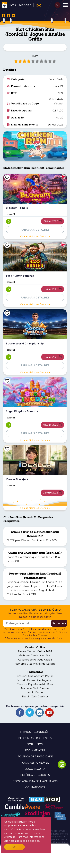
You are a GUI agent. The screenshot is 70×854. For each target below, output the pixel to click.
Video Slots (56, 79)
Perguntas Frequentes (35, 738)
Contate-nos (35, 787)
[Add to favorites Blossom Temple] (7, 177)
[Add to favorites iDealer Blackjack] (7, 448)
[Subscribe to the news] (37, 5)
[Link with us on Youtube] (49, 712)
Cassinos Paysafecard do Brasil (35, 684)
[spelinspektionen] (60, 816)
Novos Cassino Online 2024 (35, 651)
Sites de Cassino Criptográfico (35, 680)
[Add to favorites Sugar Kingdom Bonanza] (7, 381)
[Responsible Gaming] (54, 806)
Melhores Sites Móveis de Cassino (35, 663)
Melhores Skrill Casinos (35, 688)
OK (14, 847)
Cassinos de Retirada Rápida (35, 659)
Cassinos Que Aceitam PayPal (35, 676)
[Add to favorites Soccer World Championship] (7, 313)
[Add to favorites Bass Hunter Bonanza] (7, 245)
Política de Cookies (35, 775)
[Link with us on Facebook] (20, 712)
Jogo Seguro (35, 768)
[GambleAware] (22, 806)
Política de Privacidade (35, 756)
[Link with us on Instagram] (39, 712)
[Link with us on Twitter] (29, 712)
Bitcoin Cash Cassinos (35, 696)
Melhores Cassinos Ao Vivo (35, 655)
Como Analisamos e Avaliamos (35, 781)
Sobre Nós (35, 744)
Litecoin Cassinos (35, 692)
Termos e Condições (35, 731)
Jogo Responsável (35, 762)
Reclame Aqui (35, 750)
